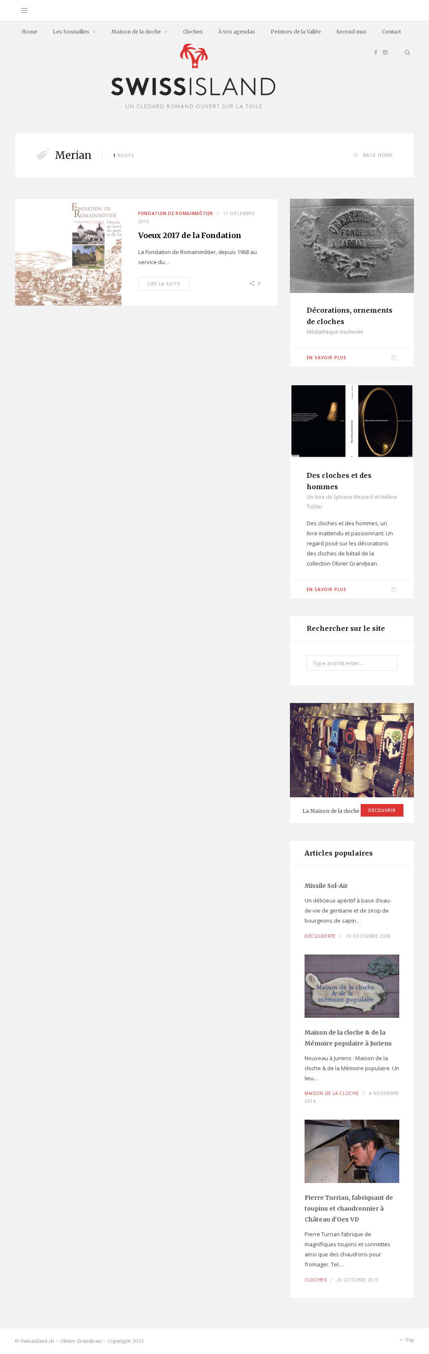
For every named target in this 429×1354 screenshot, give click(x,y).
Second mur (351, 32)
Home (29, 32)
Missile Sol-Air (326, 886)
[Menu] (24, 10)
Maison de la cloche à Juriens (348, 1038)
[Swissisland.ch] (193, 77)
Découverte (320, 936)
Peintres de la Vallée (296, 32)
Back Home (378, 155)
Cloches (193, 32)
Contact (391, 32)
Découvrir (382, 810)
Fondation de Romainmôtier (175, 213)
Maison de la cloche (136, 32)
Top (409, 1340)
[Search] (405, 52)
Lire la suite (163, 284)
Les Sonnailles (71, 32)
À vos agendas (236, 32)
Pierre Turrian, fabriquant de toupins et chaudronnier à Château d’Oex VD (349, 1208)
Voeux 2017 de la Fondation (189, 235)
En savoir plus (326, 358)
